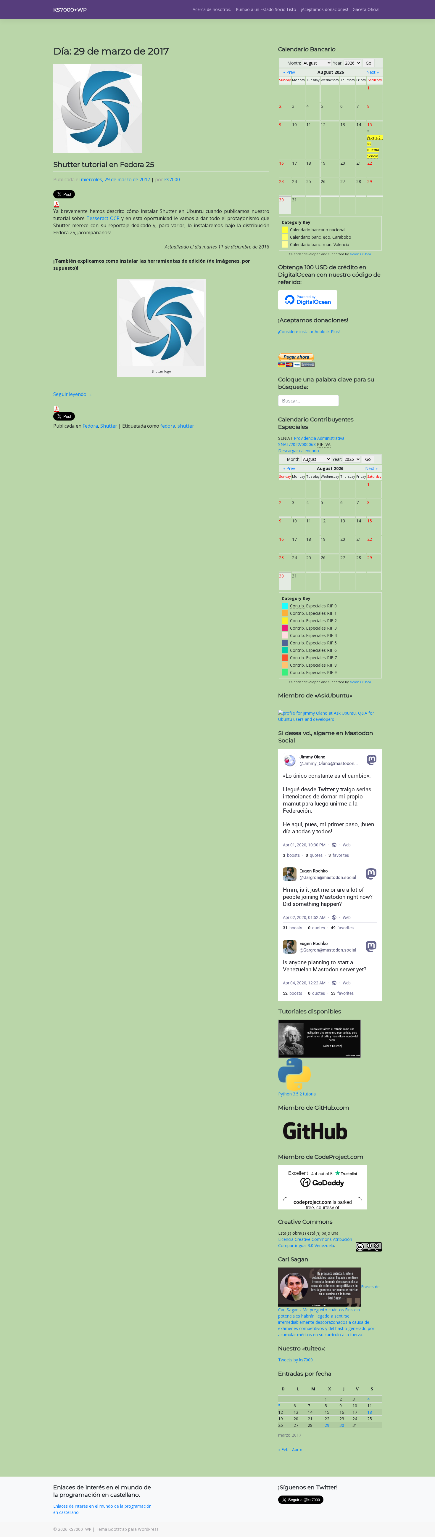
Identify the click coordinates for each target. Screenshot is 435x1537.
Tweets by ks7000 (295, 1360)
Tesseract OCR (103, 218)
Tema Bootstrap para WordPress (127, 1529)
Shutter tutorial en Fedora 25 (103, 164)
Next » (372, 72)
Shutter (108, 426)
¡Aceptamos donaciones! (324, 9)
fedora (167, 426)
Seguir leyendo (72, 394)
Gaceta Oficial (366, 9)
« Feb (283, 1449)
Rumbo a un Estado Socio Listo (266, 9)
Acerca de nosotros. (212, 9)
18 (369, 1412)
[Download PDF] (56, 203)
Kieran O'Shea (360, 254)
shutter (186, 426)
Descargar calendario (298, 450)
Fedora (90, 426)
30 (341, 1425)
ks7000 (172, 179)
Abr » (297, 1449)
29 (327, 1425)
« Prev (289, 72)
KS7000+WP (70, 10)
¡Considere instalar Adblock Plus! (309, 331)
